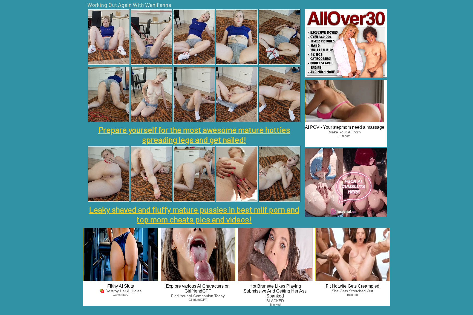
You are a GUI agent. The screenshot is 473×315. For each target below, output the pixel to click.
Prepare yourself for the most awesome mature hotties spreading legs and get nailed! (194, 134)
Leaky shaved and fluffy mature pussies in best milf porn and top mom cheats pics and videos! (194, 214)
